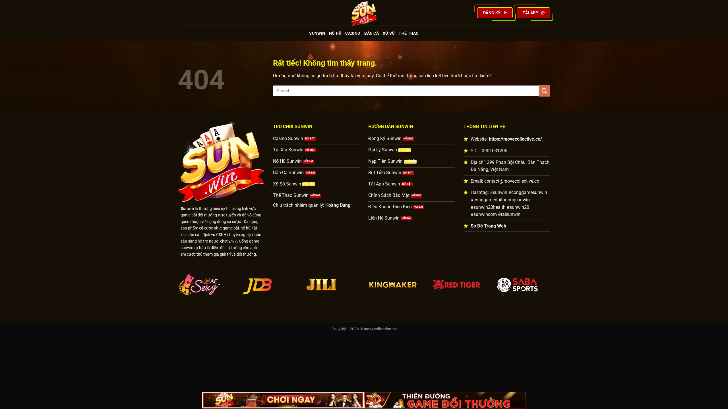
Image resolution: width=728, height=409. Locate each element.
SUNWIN (317, 33)
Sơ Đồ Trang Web (488, 226)
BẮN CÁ (371, 33)
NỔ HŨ (335, 33)
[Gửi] (544, 90)
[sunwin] (364, 13)
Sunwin (187, 208)
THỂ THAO (409, 33)
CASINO (352, 33)
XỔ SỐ (389, 33)
